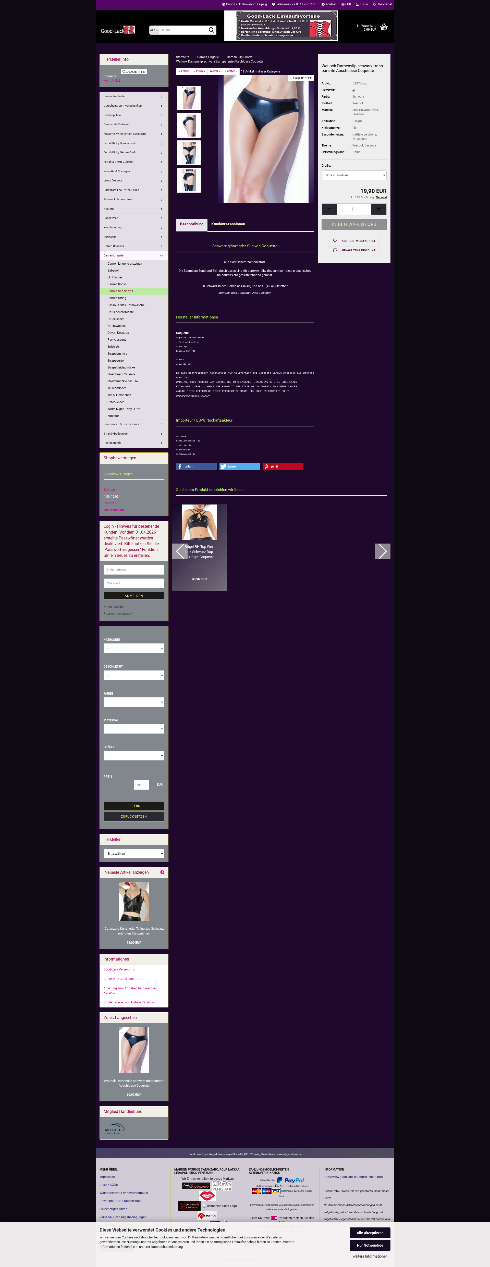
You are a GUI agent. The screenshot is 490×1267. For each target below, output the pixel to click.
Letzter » (231, 71)
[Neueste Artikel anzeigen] (162, 873)
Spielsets (113, 346)
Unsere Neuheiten (115, 96)
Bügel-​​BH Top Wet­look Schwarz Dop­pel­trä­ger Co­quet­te (199, 552)
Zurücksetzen (134, 816)
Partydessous (116, 339)
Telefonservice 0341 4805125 (295, 4)
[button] (346, 5)
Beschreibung (192, 224)
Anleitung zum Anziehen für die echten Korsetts (130, 990)
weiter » (215, 71)
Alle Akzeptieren (370, 1233)
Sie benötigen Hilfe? (113, 1209)
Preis (108, 776)
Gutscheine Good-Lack (119, 979)
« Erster (184, 71)
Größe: (326, 165)
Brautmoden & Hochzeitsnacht (123, 424)
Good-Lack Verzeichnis (119, 969)
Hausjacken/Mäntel (120, 312)
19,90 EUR (134, 1095)
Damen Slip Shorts (120, 291)
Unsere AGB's (109, 1185)
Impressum (107, 1177)
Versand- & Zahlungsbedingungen (123, 1217)
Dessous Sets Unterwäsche (125, 305)
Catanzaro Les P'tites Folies (121, 190)
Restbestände (112, 443)
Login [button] (363, 4)
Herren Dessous (114, 246)
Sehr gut (109, 489)
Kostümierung (112, 227)
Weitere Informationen (370, 1256)
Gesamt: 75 (111, 503)
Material (111, 720)
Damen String (116, 298)
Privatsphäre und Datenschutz (120, 1201)
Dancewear (111, 218)
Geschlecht (113, 666)
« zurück (199, 71)
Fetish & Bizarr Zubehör (118, 162)
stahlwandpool (114, 510)
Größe (109, 747)
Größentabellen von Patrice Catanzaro (130, 1002)
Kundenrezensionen (228, 224)
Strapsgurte (115, 360)
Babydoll (113, 270)
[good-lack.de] (121, 29)
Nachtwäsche (116, 326)
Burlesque (110, 237)
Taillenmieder (116, 388)
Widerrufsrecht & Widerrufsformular (124, 1193)
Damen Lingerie (114, 255)
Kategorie (112, 640)
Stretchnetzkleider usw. (123, 381)
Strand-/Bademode (116, 433)
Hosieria (109, 209)
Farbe (108, 693)
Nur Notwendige (370, 1245)
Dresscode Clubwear (117, 124)
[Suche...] (211, 30)
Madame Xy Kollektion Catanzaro (125, 134)
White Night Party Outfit (123, 409)
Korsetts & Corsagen (117, 171)
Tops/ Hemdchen (119, 395)
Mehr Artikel (112, 80)
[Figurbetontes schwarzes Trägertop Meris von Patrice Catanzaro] (134, 901)
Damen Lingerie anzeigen (124, 263)
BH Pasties (114, 277)
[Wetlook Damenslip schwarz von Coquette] (266, 139)
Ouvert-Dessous (118, 333)
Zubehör (113, 416)
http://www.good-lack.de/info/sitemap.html (354, 1177)
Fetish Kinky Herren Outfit (120, 152)
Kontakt (330, 4)
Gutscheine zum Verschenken (123, 105)
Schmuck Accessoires (118, 199)
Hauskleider (115, 319)
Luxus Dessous (113, 180)
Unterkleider (115, 402)
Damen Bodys (117, 284)
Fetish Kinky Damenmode (120, 143)
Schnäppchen (112, 115)
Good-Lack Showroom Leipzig (246, 4)
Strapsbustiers (117, 353)
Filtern (134, 806)
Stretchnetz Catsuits (121, 374)
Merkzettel (384, 4)
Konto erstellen (114, 607)
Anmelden (134, 596)
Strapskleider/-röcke (121, 367)
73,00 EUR (134, 942)
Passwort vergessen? (118, 614)
